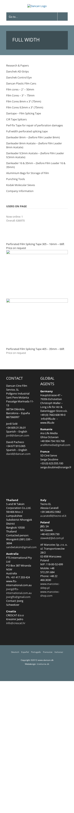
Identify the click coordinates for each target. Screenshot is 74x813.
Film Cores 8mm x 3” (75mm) (23, 101)
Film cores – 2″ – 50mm (20, 89)
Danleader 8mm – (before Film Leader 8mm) (33, 137)
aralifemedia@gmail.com (55, 445)
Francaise (47, 652)
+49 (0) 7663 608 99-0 (52, 415)
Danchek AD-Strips (17, 71)
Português (36, 652)
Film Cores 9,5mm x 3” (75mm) (24, 107)
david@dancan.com (18, 454)
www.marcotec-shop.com (49, 593)
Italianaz (58, 652)
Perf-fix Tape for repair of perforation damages (34, 125)
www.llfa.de (47, 422)
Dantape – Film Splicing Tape (23, 113)
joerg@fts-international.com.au (19, 591)
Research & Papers (17, 65)
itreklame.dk (43, 663)
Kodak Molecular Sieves (20, 185)
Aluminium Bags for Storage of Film (27, 173)
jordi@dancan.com (17, 435)
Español (25, 652)
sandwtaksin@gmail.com (21, 547)
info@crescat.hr (15, 623)
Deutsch (15, 652)
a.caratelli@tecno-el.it (53, 516)
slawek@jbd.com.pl (52, 538)
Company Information (20, 191)
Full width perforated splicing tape (27, 131)
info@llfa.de (47, 419)
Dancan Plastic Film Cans (21, 83)
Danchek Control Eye (19, 77)
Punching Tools (15, 179)
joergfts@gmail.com (18, 597)
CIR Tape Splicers (16, 119)
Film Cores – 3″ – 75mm (20, 95)
